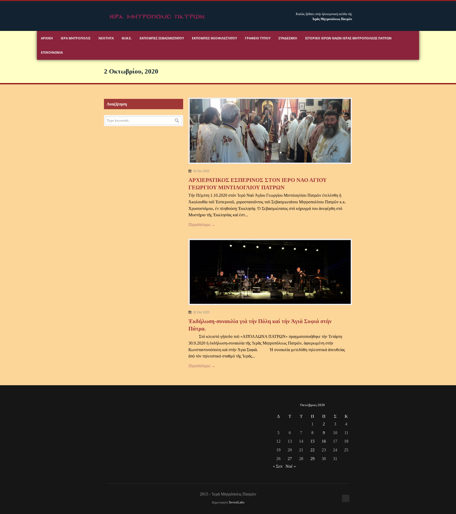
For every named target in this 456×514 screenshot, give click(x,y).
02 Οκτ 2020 (201, 171)
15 (312, 441)
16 (324, 441)
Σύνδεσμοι (287, 38)
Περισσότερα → (201, 224)
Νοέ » (291, 466)
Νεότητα (106, 38)
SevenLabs (236, 502)
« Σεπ (277, 466)
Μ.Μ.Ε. (127, 38)
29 (312, 458)
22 (312, 450)
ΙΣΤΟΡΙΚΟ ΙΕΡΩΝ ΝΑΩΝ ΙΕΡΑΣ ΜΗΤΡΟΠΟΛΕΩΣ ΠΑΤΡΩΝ (348, 38)
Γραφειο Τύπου (257, 38)
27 (290, 458)
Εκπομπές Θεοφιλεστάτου (214, 38)
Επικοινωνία (52, 52)
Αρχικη (47, 38)
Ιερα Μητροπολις (76, 38)
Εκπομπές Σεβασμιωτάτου (162, 38)
